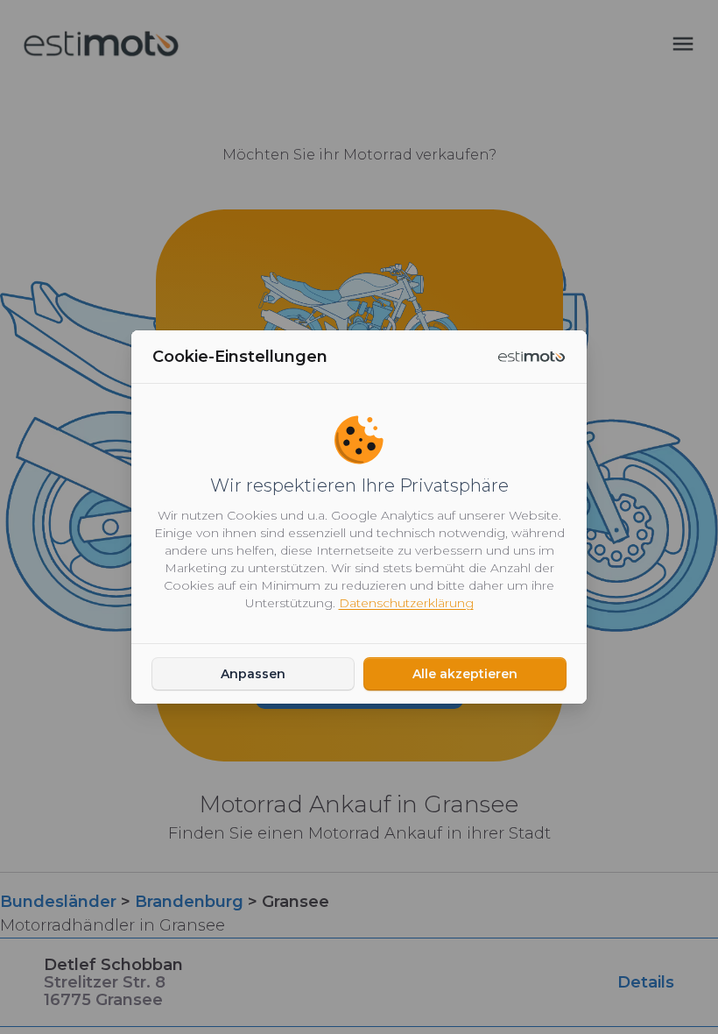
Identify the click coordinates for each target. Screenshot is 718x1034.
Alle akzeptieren (464, 674)
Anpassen (253, 674)
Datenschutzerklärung (406, 603)
